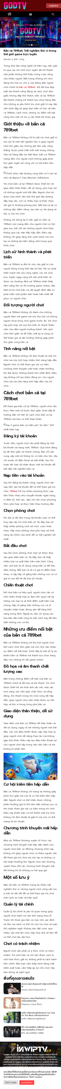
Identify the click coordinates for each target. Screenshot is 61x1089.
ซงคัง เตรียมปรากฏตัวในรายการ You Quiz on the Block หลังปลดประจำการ (38, 1014)
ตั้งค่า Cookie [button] (10, 1082)
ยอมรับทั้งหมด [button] (26, 1082)
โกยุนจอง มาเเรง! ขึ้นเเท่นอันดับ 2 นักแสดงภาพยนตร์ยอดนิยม (38, 999)
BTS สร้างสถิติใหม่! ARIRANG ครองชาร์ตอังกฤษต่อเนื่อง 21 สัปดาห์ (36, 1028)
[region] (30, 32)
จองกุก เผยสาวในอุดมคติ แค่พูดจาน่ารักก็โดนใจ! (39, 985)
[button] (30, 14)
